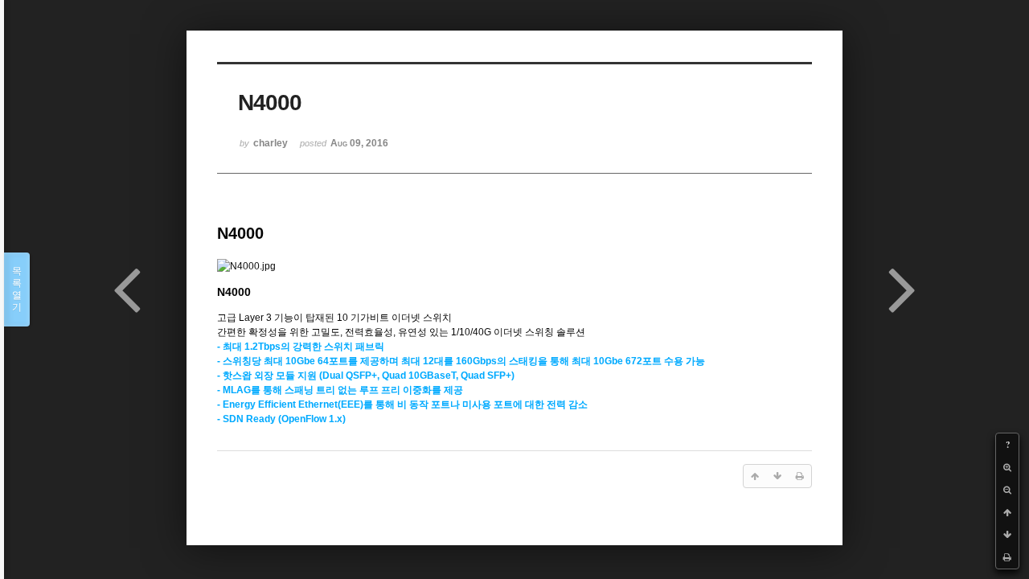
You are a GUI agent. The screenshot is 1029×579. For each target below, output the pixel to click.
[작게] (1007, 489)
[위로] (1007, 512)
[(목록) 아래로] (1007, 535)
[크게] (1007, 467)
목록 (17, 289)
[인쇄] (1007, 557)
